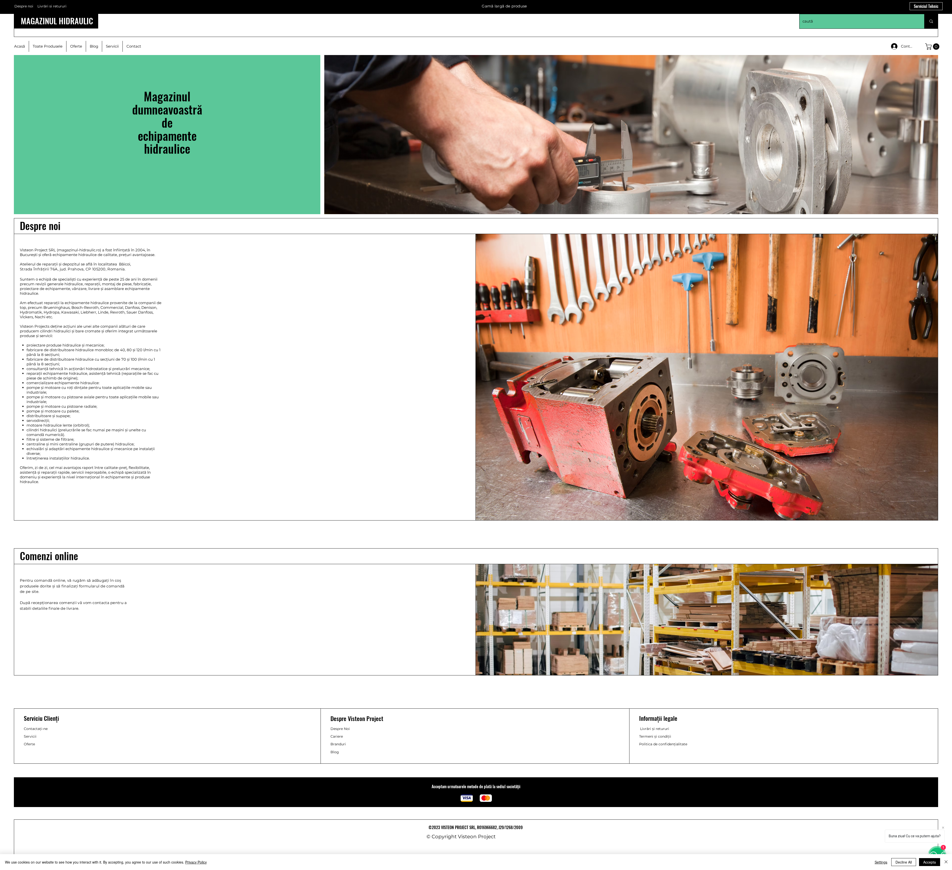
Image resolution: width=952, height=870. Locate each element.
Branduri (338, 744)
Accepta (929, 862)
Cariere (336, 736)
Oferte (29, 744)
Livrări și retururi (654, 728)
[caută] (931, 21)
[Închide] (946, 862)
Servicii (30, 736)
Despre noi (23, 6)
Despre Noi (340, 728)
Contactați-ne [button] (36, 728)
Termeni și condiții (655, 736)
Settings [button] (881, 862)
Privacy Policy (196, 862)
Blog (334, 752)
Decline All (903, 862)
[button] (933, 46)
